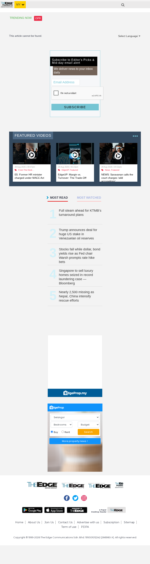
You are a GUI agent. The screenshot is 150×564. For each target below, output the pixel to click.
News (107, 170)
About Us (34, 522)
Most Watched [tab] (89, 197)
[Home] (7, 3)
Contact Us (65, 522)
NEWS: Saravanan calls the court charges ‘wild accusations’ (117, 178)
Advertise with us (88, 522)
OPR (38, 18)
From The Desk (25, 170)
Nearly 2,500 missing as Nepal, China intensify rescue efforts (76, 296)
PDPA (85, 527)
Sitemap (129, 522)
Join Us (49, 522)
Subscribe (75, 107)
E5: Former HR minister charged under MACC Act (29, 176)
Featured (74, 170)
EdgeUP (65, 170)
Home (19, 522)
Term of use (68, 527)
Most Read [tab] (59, 197)
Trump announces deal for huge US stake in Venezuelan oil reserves (78, 234)
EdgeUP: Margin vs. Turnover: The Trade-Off (72, 176)
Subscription (111, 522)
